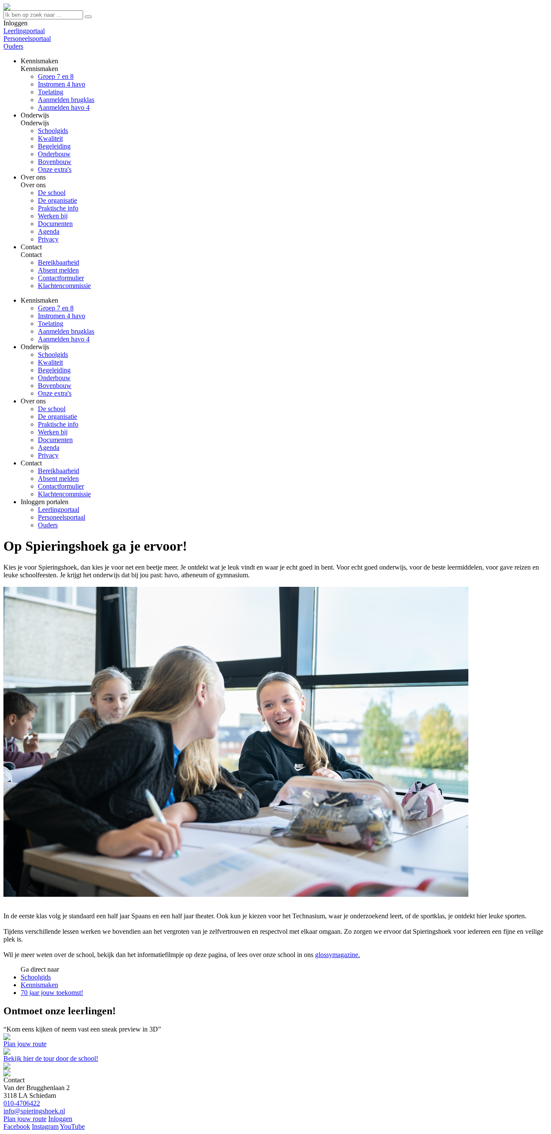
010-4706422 (21, 1103)
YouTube (72, 1126)
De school (51, 408)
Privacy (48, 455)
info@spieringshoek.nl (34, 1111)
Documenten (55, 439)
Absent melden (58, 478)
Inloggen (60, 1118)
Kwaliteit (50, 362)
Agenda (48, 447)
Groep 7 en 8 (56, 308)
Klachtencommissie (64, 494)
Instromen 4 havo (61, 315)
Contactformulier (61, 486)
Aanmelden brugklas (66, 331)
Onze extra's (54, 393)
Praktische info (58, 424)
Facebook (16, 1126)
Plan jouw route (24, 1043)
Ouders (13, 46)
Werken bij (53, 432)
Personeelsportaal (27, 38)
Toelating (50, 323)
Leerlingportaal (24, 30)
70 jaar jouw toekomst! (52, 992)
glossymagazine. (337, 954)
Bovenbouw (54, 385)
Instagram (45, 1126)
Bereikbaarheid (58, 470)
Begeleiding (54, 370)
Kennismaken (39, 984)
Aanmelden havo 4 (64, 339)
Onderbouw (54, 377)
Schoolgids (53, 354)
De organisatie (57, 416)
